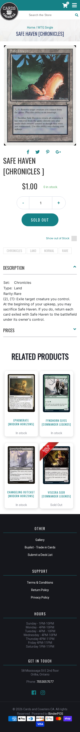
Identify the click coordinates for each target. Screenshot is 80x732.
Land (33, 250)
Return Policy (40, 590)
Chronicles (14, 250)
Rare (65, 250)
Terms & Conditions (40, 582)
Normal (49, 250)
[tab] (40, 269)
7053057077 (45, 681)
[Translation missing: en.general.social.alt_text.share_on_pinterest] (48, 152)
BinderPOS (55, 713)
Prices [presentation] (9, 330)
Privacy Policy (40, 597)
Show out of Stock (57, 238)
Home (31, 27)
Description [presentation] (13, 268)
